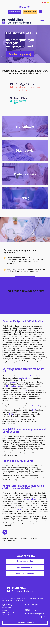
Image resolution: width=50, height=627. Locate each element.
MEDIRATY (18, 509)
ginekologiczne (24, 378)
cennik (44, 499)
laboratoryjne (23, 390)
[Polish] (45, 2)
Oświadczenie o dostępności (34, 614)
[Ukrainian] (47, 2)
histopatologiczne (13, 386)
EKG (11, 414)
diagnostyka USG (33, 406)
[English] (42, 2)
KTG (34, 410)
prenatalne (14, 382)
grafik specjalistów (29, 499)
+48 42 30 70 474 (25, 7)
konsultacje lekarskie (34, 376)
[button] (42, 21)
